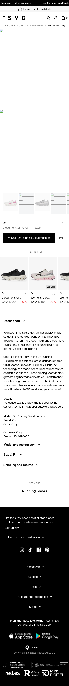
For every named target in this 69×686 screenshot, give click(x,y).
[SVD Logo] (16, 18)
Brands (15, 25)
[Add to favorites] (64, 223)
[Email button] (61, 238)
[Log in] (56, 18)
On (22, 25)
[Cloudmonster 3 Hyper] (14, 273)
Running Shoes (34, 491)
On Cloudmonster (35, 25)
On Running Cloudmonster (29, 416)
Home (5, 25)
